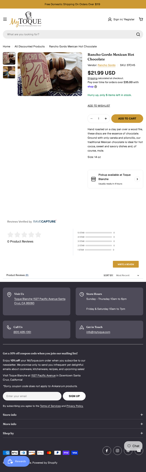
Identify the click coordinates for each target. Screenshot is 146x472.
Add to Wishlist (99, 105)
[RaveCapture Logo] (44, 221)
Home (6, 46)
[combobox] (73, 34)
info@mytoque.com (98, 332)
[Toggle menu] (5, 19)
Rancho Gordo (107, 65)
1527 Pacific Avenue (43, 375)
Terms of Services (50, 406)
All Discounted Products (30, 46)
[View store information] (137, 179)
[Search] (138, 34)
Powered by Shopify (44, 462)
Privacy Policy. (74, 406)
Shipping (92, 78)
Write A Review (126, 264)
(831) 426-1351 (22, 332)
